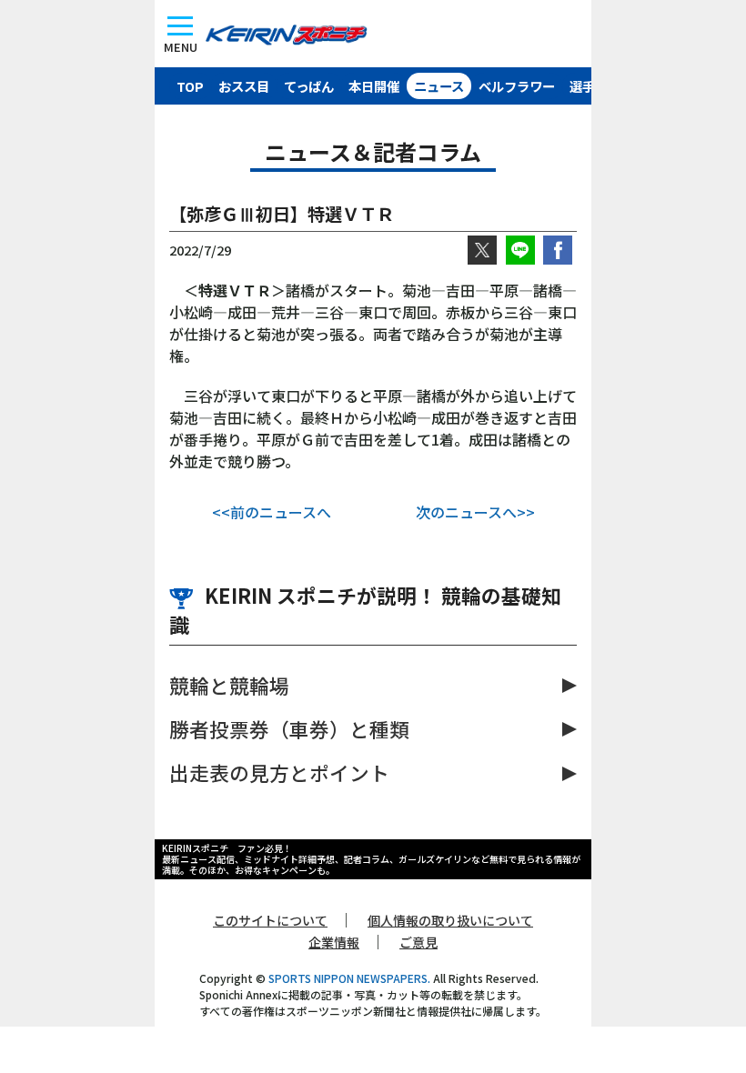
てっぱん (309, 85)
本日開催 (373, 85)
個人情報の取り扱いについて (450, 920)
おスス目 (243, 85)
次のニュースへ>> (475, 512)
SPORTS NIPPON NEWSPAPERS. (349, 978)
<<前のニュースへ (271, 512)
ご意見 (418, 942)
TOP (190, 85)
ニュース (439, 85)
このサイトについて (270, 920)
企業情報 (333, 942)
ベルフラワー (517, 85)
